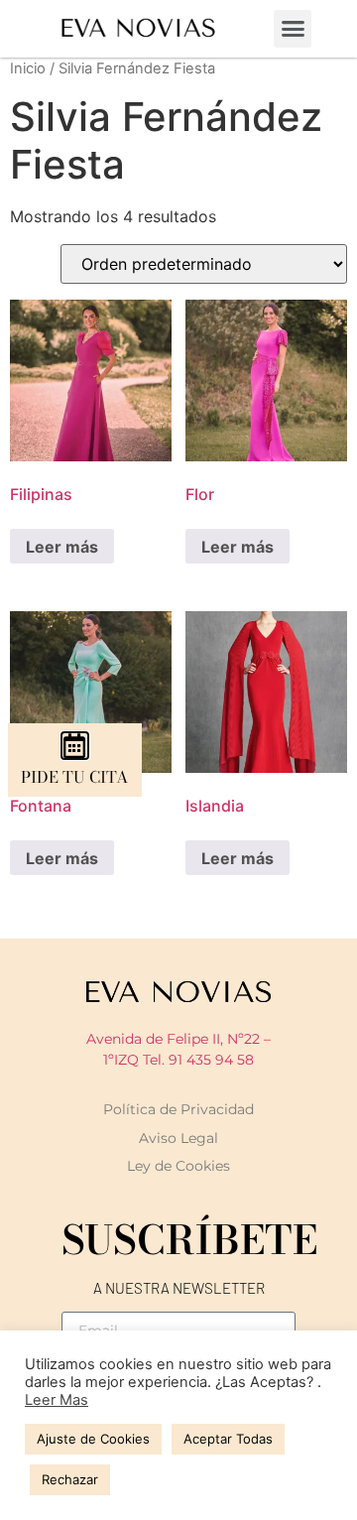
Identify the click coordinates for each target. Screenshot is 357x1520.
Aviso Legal (178, 1138)
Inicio (28, 68)
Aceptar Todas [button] (228, 1439)
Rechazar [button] (70, 1479)
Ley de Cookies (178, 1166)
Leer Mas (56, 1400)
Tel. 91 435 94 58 (198, 1060)
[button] (292, 29)
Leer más (62, 547)
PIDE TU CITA (74, 777)
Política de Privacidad (178, 1109)
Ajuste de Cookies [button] (93, 1439)
